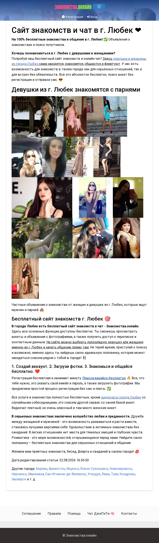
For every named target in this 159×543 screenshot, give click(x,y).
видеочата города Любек (121, 397)
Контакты (129, 513)
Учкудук (94, 474)
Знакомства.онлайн (81, 535)
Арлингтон (57, 469)
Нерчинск (19, 474)
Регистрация (74, 16)
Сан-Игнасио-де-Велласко (65, 474)
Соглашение (31, 513)
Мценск (72, 469)
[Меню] (99, 7)
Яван (106, 474)
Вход (93, 16)
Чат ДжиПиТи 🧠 (100, 513)
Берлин (41, 469)
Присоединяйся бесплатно (104, 378)
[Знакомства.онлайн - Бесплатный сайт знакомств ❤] (73, 6)
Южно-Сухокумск (94, 469)
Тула (114, 474)
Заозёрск (19, 479)
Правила (54, 513)
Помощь (74, 513)
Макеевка (36, 474)
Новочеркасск (121, 469)
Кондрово (127, 474)
